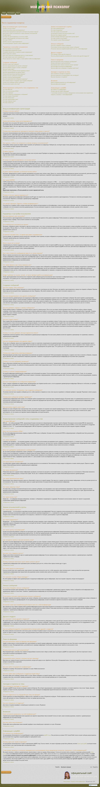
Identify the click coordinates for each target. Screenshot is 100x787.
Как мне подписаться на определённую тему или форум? (65, 75)
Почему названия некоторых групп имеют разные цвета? (65, 36)
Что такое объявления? (8, 97)
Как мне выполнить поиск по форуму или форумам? (64, 61)
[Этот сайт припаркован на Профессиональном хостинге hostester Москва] (93, 785)
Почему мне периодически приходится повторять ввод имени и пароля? (20, 31)
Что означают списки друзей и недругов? (61, 54)
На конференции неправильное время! (12, 50)
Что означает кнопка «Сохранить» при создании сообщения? (18, 80)
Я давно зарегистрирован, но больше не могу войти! (16, 38)
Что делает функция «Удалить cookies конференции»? (16, 43)
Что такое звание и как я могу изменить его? (14, 57)
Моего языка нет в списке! (9, 53)
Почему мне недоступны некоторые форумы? (14, 74)
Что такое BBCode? (7, 89)
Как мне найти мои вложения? (58, 84)
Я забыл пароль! (7, 35)
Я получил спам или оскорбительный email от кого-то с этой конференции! (69, 48)
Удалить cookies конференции (78, 781)
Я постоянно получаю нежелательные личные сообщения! (65, 47)
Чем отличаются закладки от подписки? (61, 73)
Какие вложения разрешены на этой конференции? (63, 82)
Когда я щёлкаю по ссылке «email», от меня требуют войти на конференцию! (21, 58)
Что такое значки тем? (8, 102)
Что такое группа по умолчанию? (59, 38)
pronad (9, 785)
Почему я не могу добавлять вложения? (13, 75)
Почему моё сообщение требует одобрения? (14, 82)
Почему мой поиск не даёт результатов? (61, 63)
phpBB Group (47, 735)
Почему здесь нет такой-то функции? (60, 91)
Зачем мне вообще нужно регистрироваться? (14, 30)
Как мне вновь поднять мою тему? (11, 84)
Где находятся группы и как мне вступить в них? (63, 33)
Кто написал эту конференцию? (58, 89)
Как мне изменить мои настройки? (11, 48)
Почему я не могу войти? (9, 28)
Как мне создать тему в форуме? (11, 64)
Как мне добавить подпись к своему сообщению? (15, 67)
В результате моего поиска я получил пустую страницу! (64, 64)
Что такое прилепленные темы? (10, 99)
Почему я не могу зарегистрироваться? (12, 41)
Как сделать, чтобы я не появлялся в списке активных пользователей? (20, 33)
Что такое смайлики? (8, 92)
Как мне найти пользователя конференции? (61, 66)
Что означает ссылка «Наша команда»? (60, 40)
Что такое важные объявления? (10, 96)
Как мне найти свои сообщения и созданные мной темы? (65, 68)
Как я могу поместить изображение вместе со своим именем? (18, 55)
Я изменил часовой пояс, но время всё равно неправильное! (17, 52)
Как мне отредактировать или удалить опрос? (14, 72)
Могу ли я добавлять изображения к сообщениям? (15, 94)
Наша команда (66, 781)
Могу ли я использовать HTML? (11, 91)
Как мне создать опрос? (8, 69)
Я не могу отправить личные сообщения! (61, 45)
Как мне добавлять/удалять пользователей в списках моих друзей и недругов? (70, 56)
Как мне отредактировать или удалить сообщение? (15, 66)
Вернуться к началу (9, 118)
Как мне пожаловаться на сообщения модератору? (15, 79)
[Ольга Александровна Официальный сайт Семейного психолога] (80, 778)
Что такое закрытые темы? (9, 101)
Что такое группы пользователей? (59, 31)
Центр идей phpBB (82, 743)
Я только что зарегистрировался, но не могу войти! (15, 36)
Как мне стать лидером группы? (59, 35)
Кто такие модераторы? (56, 30)
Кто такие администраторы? (58, 28)
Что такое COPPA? (7, 40)
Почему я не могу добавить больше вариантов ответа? (16, 70)
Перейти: (57, 767)
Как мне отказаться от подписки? (59, 77)
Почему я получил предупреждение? (12, 77)
